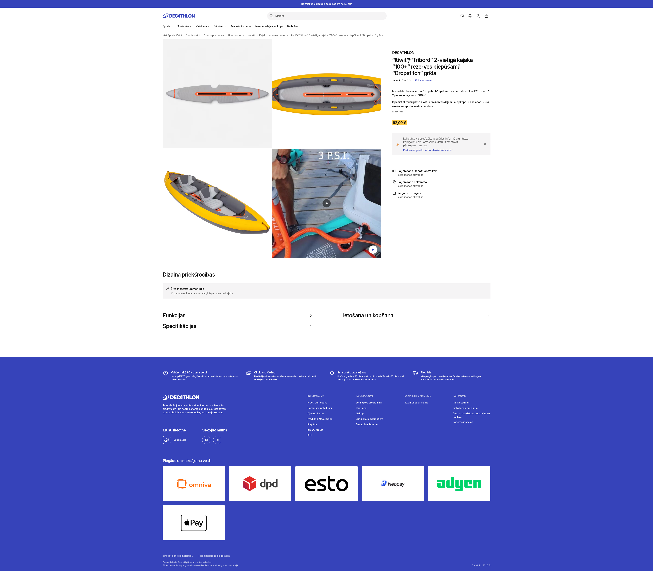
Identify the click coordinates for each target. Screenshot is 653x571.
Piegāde (312, 424)
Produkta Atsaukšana (320, 418)
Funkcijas (174, 315)
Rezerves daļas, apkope (269, 26)
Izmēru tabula (315, 429)
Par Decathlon (461, 402)
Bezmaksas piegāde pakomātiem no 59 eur (326, 3)
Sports (167, 26)
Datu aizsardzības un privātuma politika (471, 415)
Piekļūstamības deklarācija (214, 555)
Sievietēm (183, 26)
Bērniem (219, 26)
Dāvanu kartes (315, 413)
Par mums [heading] (459, 396)
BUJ (309, 435)
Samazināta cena (240, 26)
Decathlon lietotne (367, 424)
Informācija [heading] (315, 396)
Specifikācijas (179, 326)
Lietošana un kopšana (367, 315)
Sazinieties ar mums (416, 402)
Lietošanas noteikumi (465, 408)
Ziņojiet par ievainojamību (178, 555)
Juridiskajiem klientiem (369, 418)
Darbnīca (292, 26)
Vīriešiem (201, 26)
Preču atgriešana (317, 402)
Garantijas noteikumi (319, 408)
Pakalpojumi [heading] (364, 396)
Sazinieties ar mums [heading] (417, 396)
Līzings (360, 413)
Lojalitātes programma (369, 402)
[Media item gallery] (272, 148)
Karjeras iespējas (463, 422)
